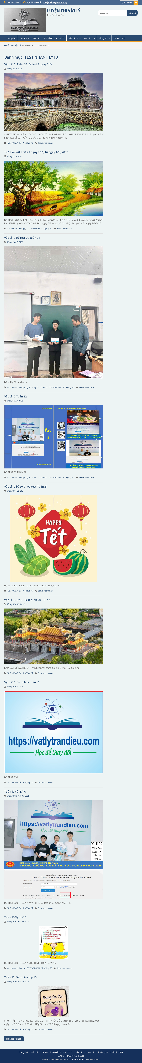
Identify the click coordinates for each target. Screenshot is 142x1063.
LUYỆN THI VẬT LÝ (63, 10)
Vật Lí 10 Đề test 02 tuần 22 (22, 237)
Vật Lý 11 (88, 38)
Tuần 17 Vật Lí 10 (15, 791)
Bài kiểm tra (12, 228)
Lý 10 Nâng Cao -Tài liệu (37, 387)
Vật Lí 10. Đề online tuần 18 (21, 682)
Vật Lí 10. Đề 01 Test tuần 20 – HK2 (27, 600)
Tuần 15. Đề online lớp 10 (20, 977)
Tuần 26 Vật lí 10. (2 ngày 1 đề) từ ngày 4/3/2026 (36, 152)
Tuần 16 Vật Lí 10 (15, 917)
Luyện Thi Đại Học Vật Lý (55, 2)
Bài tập (22, 228)
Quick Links (126, 2)
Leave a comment (45, 143)
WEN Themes (94, 1059)
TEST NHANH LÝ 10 (15, 143)
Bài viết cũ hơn (13, 1038)
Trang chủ (11, 38)
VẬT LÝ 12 (73, 38)
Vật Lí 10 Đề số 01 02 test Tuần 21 (25, 486)
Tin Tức (36, 38)
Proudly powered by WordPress (55, 1059)
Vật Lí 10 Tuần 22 (15, 396)
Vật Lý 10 (103, 38)
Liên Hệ (23, 38)
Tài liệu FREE (119, 38)
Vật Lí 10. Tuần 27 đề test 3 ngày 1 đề (28, 64)
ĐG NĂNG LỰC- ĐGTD (54, 38)
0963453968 (13, 2)
